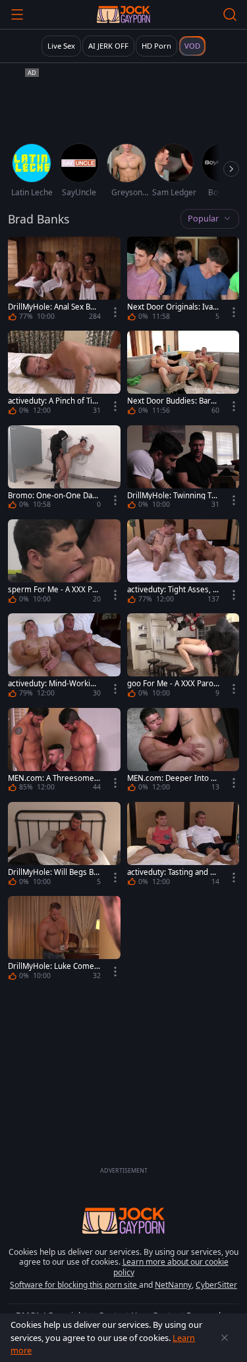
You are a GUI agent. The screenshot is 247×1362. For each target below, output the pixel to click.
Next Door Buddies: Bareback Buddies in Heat (171, 401)
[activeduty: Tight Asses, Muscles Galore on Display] (183, 563)
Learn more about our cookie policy (171, 1267)
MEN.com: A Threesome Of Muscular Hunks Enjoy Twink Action (52, 778)
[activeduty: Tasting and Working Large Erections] (183, 845)
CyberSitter (216, 1284)
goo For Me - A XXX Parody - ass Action (172, 683)
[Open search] (230, 14)
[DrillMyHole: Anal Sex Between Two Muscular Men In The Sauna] (64, 280)
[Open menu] (17, 14)
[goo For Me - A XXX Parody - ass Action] (183, 657)
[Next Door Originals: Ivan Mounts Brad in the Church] (183, 280)
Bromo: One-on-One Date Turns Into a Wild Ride (53, 495)
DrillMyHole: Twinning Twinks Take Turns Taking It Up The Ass (173, 495)
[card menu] (115, 312)
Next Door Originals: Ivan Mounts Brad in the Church (172, 307)
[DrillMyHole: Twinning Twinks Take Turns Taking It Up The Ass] (183, 469)
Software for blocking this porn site (74, 1284)
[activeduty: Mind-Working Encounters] (64, 657)
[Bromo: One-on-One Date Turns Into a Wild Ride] (64, 469)
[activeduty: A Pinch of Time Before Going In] (64, 374)
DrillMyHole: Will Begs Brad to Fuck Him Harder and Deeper (53, 872)
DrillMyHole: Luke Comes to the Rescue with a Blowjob (53, 966)
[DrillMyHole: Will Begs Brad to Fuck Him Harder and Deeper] (64, 845)
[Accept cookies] (224, 1338)
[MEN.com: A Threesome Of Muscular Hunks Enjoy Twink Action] (64, 751)
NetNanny (173, 1284)
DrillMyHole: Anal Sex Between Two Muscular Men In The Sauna (52, 307)
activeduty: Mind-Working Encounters (53, 683)
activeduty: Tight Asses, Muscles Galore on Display (173, 589)
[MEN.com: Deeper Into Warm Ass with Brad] (183, 751)
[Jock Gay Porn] (123, 14)
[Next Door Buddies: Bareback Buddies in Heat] (183, 374)
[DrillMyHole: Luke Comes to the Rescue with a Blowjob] (64, 939)
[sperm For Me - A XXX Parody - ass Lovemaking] (64, 563)
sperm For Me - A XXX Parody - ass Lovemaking (53, 589)
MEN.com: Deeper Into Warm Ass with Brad (172, 778)
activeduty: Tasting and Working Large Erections (172, 872)
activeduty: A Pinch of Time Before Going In (53, 401)
